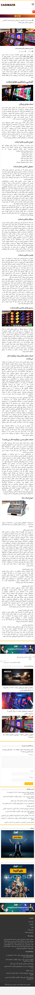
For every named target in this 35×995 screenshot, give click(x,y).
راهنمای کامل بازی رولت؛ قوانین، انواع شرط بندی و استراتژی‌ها (20, 812)
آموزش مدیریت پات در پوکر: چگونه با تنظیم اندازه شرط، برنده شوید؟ (18, 797)
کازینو (8, 939)
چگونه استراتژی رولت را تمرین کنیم (12, 661)
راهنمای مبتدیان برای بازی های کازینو (24, 657)
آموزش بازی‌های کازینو (18, 20)
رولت (31, 944)
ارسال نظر (21, 51)
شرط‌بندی (19, 944)
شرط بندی (18, 942)
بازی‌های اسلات (29, 932)
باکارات (31, 924)
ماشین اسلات (29, 939)
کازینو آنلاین (7, 946)
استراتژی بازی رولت (21, 948)
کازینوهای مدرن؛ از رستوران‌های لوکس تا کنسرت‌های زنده (18, 803)
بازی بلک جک (26, 944)
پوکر (32, 927)
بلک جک (30, 922)
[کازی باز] (9, 5)
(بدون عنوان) (30, 806)
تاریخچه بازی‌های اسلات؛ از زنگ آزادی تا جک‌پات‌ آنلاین (18, 809)
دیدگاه (31, 755)
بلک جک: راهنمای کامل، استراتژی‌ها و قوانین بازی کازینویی (17, 815)
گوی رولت (30, 948)
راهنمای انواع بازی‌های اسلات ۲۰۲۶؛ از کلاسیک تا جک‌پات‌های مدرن (20, 793)
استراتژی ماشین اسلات (18, 939)
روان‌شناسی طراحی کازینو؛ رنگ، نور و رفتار (22, 801)
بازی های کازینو (28, 946)
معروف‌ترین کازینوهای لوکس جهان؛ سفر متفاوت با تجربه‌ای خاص (17, 819)
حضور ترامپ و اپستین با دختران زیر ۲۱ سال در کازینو (19, 822)
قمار (11, 939)
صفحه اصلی (28, 20)
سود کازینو (24, 942)
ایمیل (31, 777)
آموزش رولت (7, 944)
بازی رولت (30, 930)
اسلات (9, 20)
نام (32, 771)
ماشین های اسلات (9, 942)
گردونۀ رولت (20, 946)
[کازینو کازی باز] (17, 16)
